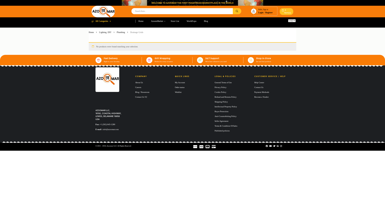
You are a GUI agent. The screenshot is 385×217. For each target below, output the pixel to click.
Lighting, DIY (105, 32)
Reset (290, 23)
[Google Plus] (281, 146)
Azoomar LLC (112, 146)
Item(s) (287, 11)
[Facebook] (267, 146)
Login (260, 12)
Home (91, 32)
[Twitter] (274, 146)
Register (269, 12)
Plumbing (121, 32)
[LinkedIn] (278, 146)
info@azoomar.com (111, 129)
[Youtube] (270, 146)
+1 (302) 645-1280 (107, 124)
